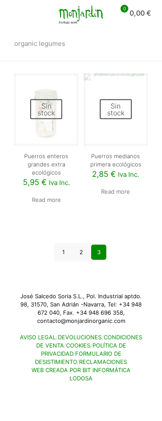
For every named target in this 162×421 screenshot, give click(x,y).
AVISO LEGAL (38, 337)
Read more (46, 199)
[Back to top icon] (15, 403)
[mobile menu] (11, 13)
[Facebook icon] (76, 390)
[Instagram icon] (86, 390)
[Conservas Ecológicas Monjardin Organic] (81, 13)
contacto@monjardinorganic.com (81, 320)
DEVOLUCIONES (80, 337)
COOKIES (78, 345)
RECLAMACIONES (103, 361)
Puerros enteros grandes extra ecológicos (46, 164)
